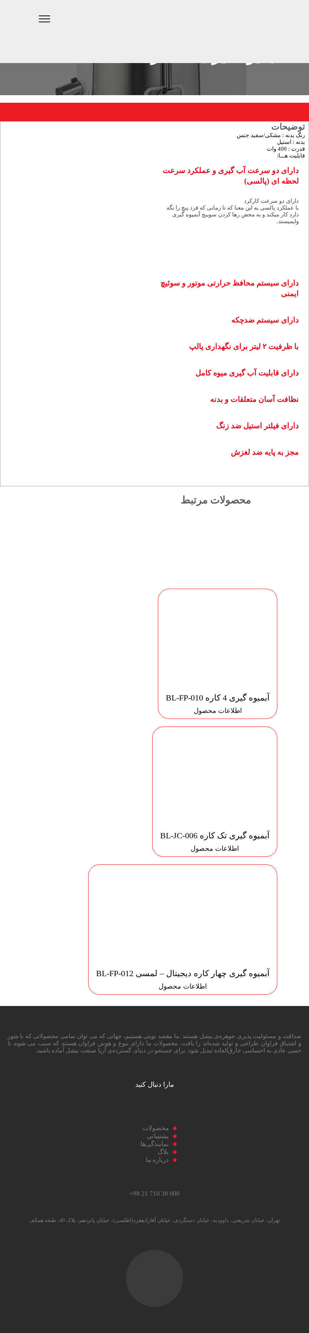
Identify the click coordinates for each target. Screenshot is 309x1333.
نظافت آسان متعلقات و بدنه (254, 399)
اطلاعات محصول (218, 710)
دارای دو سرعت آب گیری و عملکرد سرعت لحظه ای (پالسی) (231, 175)
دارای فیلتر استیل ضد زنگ (257, 425)
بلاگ (163, 1152)
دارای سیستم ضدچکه (265, 320)
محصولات (155, 1128)
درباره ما (157, 1159)
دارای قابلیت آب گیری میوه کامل (247, 373)
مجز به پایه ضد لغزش (265, 452)
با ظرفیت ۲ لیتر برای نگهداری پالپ (244, 346)
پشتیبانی (158, 1136)
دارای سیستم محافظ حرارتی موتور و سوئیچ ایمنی (230, 288)
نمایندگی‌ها (155, 1144)
